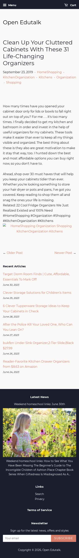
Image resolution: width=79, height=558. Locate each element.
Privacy (39, 499)
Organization (66, 77)
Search (39, 494)
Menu (11, 5)
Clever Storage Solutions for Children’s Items (37, 293)
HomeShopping (49, 72)
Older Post (15, 253)
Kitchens (45, 77)
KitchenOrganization (19, 77)
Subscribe (63, 538)
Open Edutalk (51, 549)
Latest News (39, 397)
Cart (72, 5)
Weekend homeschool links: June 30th (39, 404)
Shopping (13, 82)
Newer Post (63, 253)
